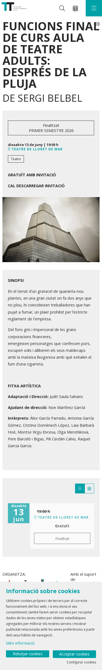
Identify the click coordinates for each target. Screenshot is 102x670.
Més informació (20, 643)
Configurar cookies (81, 662)
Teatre (16, 159)
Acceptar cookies (74, 654)
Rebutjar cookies (27, 653)
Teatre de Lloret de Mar (37, 149)
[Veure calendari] (89, 488)
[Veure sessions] (80, 488)
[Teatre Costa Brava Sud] (13, 8)
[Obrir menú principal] (94, 8)
